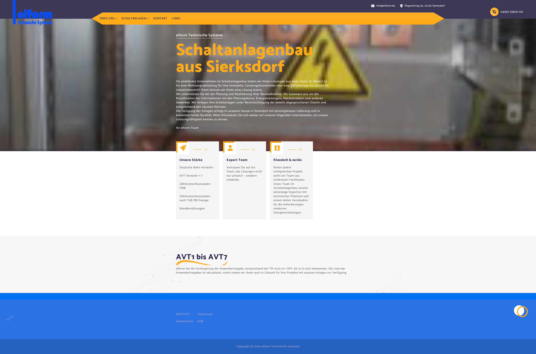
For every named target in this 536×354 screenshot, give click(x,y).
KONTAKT (160, 18)
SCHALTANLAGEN (133, 18)
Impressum (205, 314)
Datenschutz (184, 321)
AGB (200, 321)
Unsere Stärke (191, 160)
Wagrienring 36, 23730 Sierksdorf (425, 5)
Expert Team (237, 160)
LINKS (176, 18)
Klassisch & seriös (287, 160)
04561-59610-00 (512, 11)
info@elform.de (385, 5)
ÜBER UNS (107, 18)
